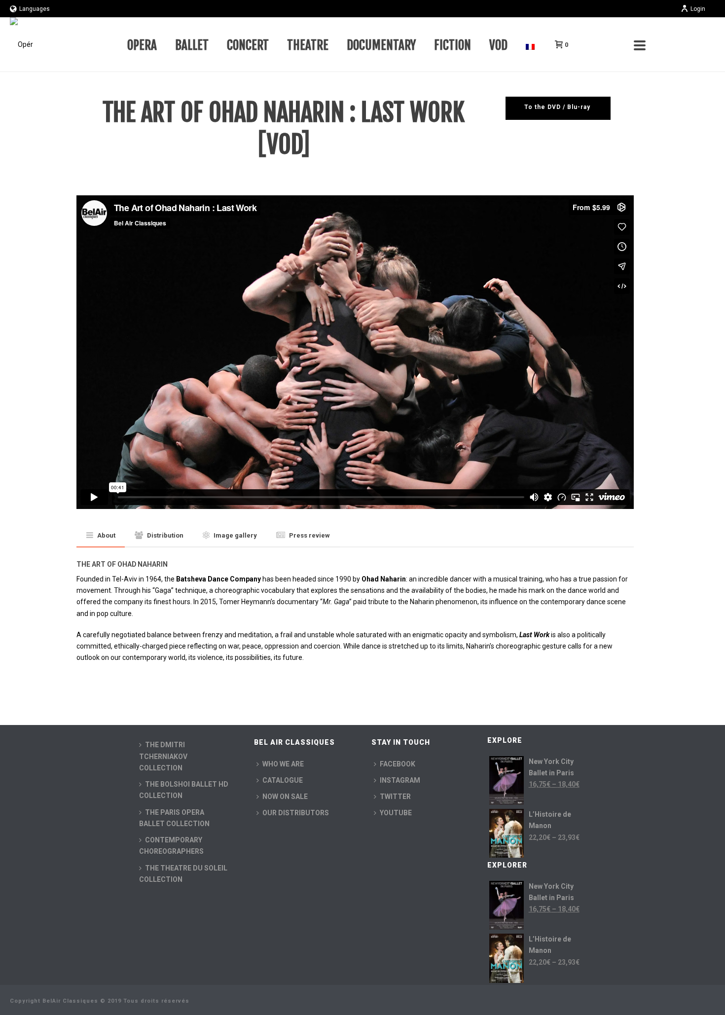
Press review (309, 535)
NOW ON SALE (285, 796)
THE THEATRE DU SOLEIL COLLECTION (183, 873)
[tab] (100, 536)
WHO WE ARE (283, 764)
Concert (248, 45)
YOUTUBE (396, 813)
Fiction (452, 45)
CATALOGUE (282, 780)
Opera (142, 45)
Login (697, 8)
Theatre (307, 45)
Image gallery (235, 535)
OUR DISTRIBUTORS (295, 813)
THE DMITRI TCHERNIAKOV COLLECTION (163, 756)
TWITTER (395, 796)
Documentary (381, 45)
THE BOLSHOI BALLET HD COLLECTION (183, 789)
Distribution (165, 535)
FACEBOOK (397, 764)
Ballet (192, 45)
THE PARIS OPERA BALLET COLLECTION (174, 818)
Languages (34, 8)
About (106, 535)
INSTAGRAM (400, 780)
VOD (498, 45)
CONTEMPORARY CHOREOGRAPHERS (171, 845)
